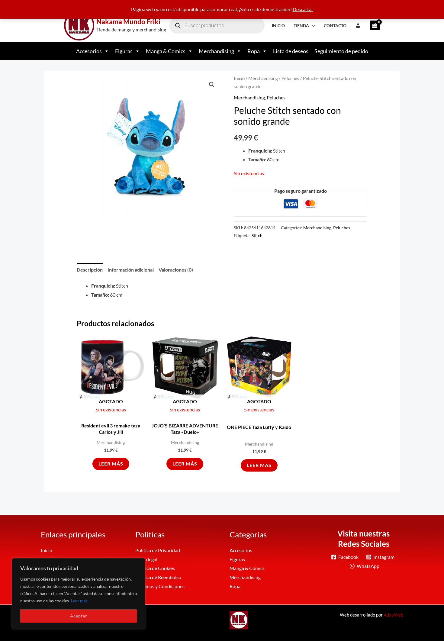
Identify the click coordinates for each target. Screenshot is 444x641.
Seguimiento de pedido (341, 51)
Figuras (124, 51)
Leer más (79, 600)
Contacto (335, 25)
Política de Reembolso (158, 577)
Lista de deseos (290, 51)
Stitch (257, 235)
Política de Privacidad (157, 550)
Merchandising (216, 51)
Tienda (301, 25)
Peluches (290, 78)
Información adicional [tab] (131, 269)
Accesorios (89, 51)
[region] (78, 593)
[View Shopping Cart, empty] (372, 25)
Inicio (278, 25)
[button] (211, 84)
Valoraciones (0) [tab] (176, 269)
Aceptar (78, 615)
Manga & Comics (165, 51)
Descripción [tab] (90, 269)
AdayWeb (393, 614)
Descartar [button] (303, 9)
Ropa (253, 51)
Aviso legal (146, 559)
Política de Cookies (155, 568)
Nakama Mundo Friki (128, 21)
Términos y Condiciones (160, 586)
